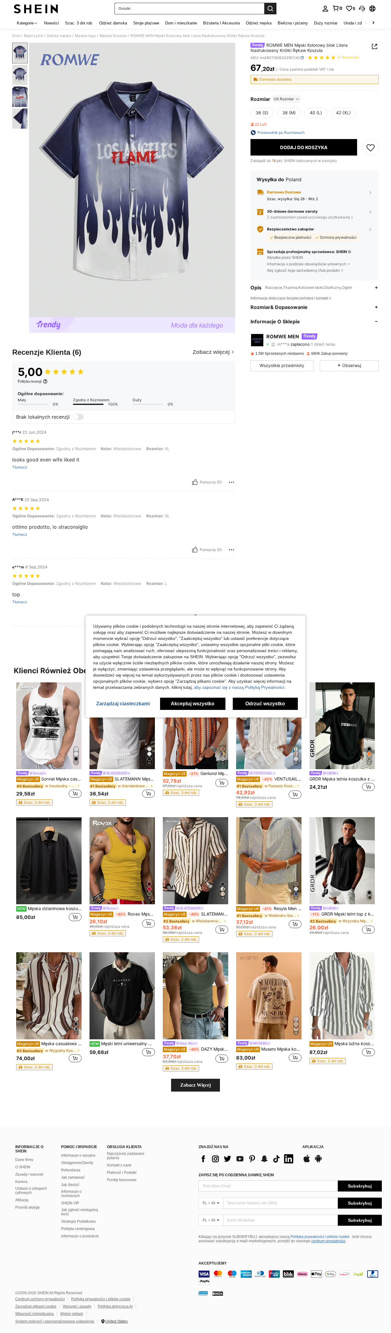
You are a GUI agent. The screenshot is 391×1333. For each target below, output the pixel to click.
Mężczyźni (33, 36)
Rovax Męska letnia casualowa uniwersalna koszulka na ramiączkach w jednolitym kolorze (122, 914)
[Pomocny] (195, 482)
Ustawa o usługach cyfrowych (31, 1190)
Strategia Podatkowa (78, 1221)
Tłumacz (19, 467)
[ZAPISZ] (370, 147)
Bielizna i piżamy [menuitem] (293, 23)
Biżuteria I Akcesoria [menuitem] (221, 23)
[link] (337, 8)
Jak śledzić (70, 1185)
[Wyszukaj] (270, 8)
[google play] (318, 1161)
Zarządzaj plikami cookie (36, 1306)
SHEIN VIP (70, 1203)
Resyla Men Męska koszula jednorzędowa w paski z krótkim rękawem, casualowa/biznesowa (269, 908)
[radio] (261, 113)
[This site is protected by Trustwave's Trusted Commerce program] (203, 1293)
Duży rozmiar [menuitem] (326, 23)
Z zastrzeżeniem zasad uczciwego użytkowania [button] (308, 217)
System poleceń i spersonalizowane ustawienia (54, 1321)
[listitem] (49, 744)
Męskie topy (85, 36)
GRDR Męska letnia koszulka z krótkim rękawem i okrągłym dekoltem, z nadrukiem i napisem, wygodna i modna (342, 779)
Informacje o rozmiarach (71, 1193)
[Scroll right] (373, 23)
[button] (362, 8)
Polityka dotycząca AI (115, 1306)
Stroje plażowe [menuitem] (146, 23)
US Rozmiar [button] (284, 99)
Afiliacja (21, 1200)
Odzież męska (59, 36)
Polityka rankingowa (78, 1229)
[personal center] (325, 8)
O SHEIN (22, 1167)
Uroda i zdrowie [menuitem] (357, 23)
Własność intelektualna (34, 1314)
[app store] (306, 1161)
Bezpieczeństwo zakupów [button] (290, 229)
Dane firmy (24, 1160)
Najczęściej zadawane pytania (125, 1155)
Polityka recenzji (30, 381)
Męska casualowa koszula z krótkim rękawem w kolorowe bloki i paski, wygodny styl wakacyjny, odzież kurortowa (49, 1043)
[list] (247, 1158)
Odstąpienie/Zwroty (77, 1163)
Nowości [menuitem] (51, 23)
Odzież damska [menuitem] (113, 23)
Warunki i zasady (77, 1306)
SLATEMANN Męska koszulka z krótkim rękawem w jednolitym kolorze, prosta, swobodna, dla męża (122, 779)
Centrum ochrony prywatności (40, 1299)
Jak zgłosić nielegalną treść (79, 1212)
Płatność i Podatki (122, 1172)
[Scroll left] (366, 23)
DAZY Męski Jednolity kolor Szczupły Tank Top (196, 1049)
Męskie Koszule (113, 36)
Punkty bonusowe (122, 1180)
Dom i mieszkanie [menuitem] (181, 23)
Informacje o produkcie (80, 1236)
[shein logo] (36, 8)
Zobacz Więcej (195, 1085)
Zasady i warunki (29, 1174)
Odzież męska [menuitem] (259, 23)
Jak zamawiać (73, 1177)
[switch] (78, 417)
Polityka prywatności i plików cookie (320, 1237)
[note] (34, 802)
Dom (16, 36)
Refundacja (70, 1170)
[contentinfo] (290, 1277)
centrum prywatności (328, 1241)
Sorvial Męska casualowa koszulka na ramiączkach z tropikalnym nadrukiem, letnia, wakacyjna (49, 779)
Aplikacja (313, 1147)
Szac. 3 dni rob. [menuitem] (79, 23)
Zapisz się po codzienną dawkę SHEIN (236, 1175)
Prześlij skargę (27, 1207)
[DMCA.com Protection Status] (217, 1293)
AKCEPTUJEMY (213, 1263)
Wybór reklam (71, 1314)
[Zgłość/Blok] (231, 482)
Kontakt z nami (119, 1165)
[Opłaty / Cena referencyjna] (276, 69)
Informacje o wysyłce (78, 1155)
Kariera (21, 1182)
